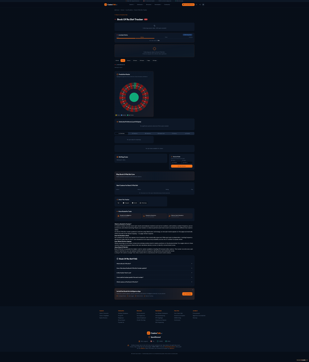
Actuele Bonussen (189, 4)
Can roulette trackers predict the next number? (130, 277)
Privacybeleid (196, 313)
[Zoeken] (196, 4)
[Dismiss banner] (192, 289)
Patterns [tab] (135, 133)
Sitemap (195, 318)
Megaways (121, 318)
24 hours (142, 60)
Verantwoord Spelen (160, 320)
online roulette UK (140, 252)
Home (122, 10)
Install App (188, 294)
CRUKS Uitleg (177, 318)
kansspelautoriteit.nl (170, 346)
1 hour (123, 60)
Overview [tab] (122, 133)
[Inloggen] (199, 4)
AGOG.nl (172, 348)
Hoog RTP (120, 315)
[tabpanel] (154, 144)
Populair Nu (121, 322)
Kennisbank (158, 4)
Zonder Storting (141, 320)
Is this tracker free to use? (124, 273)
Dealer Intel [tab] (162, 133)
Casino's (131, 4)
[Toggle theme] (203, 4)
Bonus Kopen (121, 320)
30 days (155, 60)
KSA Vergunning (159, 322)
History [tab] (175, 133)
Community (167, 4)
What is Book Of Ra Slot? (124, 263)
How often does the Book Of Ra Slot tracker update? (132, 268)
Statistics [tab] (148, 133)
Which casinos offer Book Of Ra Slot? (127, 282)
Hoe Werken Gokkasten (161, 313)
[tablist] (154, 133)
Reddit (135, 203)
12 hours (135, 60)
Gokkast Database (123, 313)
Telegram (127, 203)
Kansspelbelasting (160, 315)
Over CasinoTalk (178, 313)
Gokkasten (140, 4)
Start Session (182, 166)
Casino (173, 160)
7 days (148, 60)
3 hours (128, 60)
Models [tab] (188, 133)
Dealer (184, 160)
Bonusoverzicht (141, 313)
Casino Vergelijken (104, 315)
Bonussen (148, 4)
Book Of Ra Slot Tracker (140, 10)
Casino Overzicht (103, 313)
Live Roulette (129, 10)
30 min (117, 60)
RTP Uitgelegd (159, 318)
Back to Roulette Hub (121, 15)
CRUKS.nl (142, 348)
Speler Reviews (103, 318)
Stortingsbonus (141, 315)
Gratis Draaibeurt (141, 318)
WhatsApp (144, 203)
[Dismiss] (307, 360)
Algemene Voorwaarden (199, 315)
